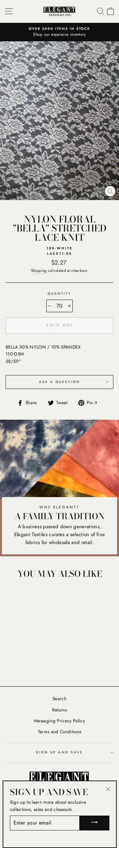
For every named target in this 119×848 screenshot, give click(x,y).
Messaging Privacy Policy (59, 720)
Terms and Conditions (59, 731)
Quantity (59, 293)
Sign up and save (59, 752)
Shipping (39, 270)
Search (59, 698)
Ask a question (59, 381)
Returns (59, 709)
